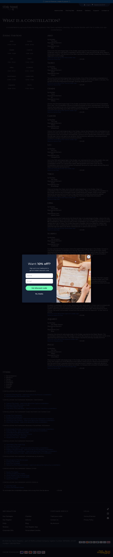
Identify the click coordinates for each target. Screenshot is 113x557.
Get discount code (39, 288)
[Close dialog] (88, 256)
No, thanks (39, 294)
